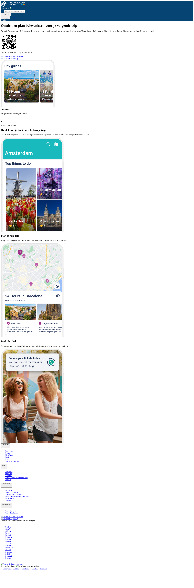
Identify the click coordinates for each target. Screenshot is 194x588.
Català (7, 529)
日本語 (8, 550)
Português (8, 552)
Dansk (7, 533)
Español (8, 539)
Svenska (8, 558)
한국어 (8, 543)
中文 (7, 560)
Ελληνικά (8, 537)
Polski (7, 554)
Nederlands (9, 548)
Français (8, 541)
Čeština (8, 531)
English (8, 527)
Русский (8, 556)
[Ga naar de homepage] (13, 8)
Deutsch (8, 535)
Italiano (8, 545)
